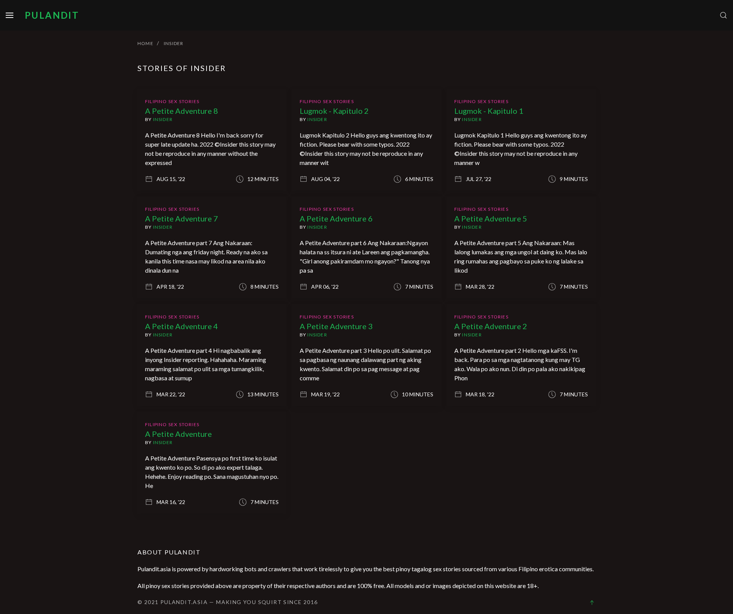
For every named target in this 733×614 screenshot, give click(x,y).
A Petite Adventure (178, 433)
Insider (163, 119)
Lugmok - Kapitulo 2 (334, 110)
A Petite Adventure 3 (336, 326)
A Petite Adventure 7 (181, 218)
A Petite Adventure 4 (181, 326)
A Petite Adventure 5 (490, 218)
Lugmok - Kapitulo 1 (488, 110)
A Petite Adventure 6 (336, 218)
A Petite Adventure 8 (181, 110)
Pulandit (52, 15)
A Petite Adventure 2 (490, 326)
